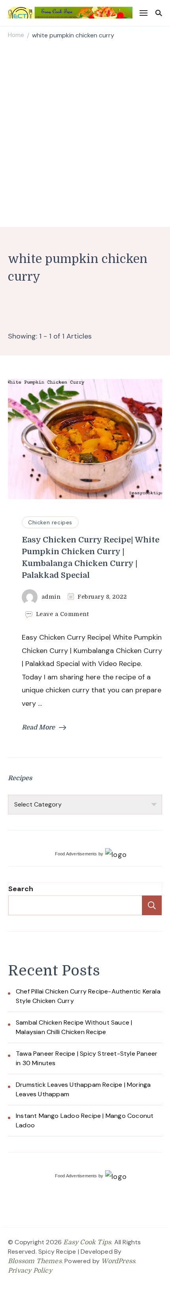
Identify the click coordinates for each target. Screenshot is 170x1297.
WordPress (118, 1261)
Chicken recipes (50, 522)
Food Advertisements (76, 853)
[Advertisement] (85, 134)
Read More (38, 727)
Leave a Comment (62, 614)
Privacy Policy (30, 1270)
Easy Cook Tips (87, 1242)
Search (20, 889)
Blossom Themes (35, 1261)
